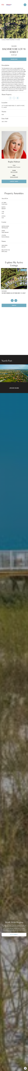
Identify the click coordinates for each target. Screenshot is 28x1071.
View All (14, 305)
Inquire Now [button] (14, 59)
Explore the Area (14, 388)
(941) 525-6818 (14, 172)
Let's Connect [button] (14, 934)
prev (12, 300)
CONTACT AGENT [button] (14, 181)
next (15, 300)
